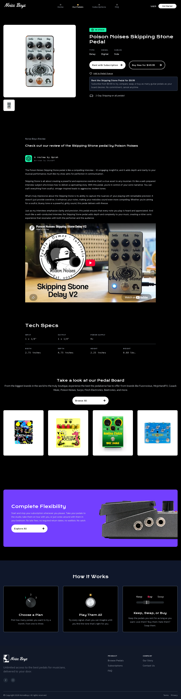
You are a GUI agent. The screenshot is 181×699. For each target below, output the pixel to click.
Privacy (174, 695)
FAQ (110, 670)
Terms (166, 695)
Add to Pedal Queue (103, 73)
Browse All (81, 400)
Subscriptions (115, 665)
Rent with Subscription (105, 65)
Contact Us (149, 665)
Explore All (20, 528)
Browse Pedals (116, 660)
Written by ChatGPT (44, 160)
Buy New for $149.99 (143, 65)
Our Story (148, 660)
